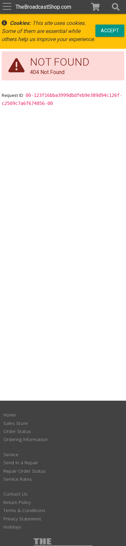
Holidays (12, 526)
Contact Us (15, 493)
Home (9, 414)
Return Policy (17, 502)
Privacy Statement (22, 518)
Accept (110, 30)
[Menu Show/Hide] (7, 7)
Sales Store (15, 423)
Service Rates (17, 479)
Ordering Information (25, 439)
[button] (116, 7)
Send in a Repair (20, 462)
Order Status (17, 431)
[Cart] (95, 7)
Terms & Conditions (24, 510)
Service (10, 454)
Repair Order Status (24, 471)
